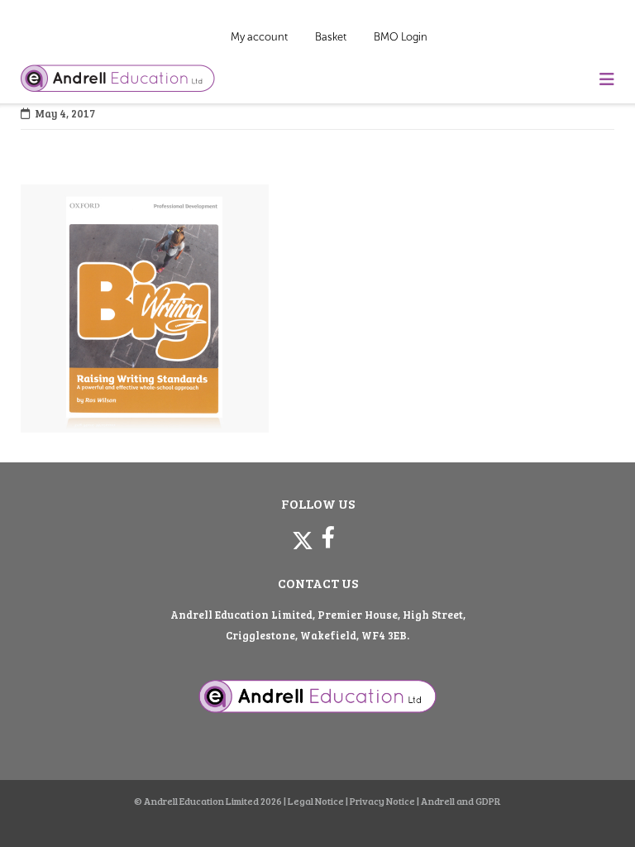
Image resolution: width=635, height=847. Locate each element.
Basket (330, 37)
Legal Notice (316, 800)
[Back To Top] (592, 806)
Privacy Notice (382, 800)
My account (259, 37)
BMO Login (400, 37)
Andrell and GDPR (461, 800)
